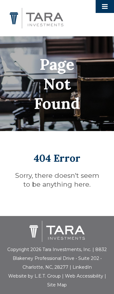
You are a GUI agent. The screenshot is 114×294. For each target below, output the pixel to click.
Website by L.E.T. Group (34, 276)
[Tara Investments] (57, 231)
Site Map (57, 285)
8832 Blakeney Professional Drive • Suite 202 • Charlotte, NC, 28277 (60, 258)
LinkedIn (82, 267)
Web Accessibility (84, 276)
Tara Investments (36, 18)
